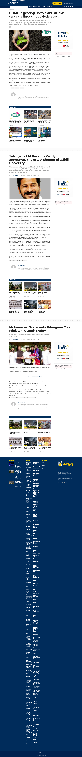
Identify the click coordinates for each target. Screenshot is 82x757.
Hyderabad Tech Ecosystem (29, 721)
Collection (27, 552)
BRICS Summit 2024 (28, 522)
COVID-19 (27, 555)
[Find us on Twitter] (68, 7)
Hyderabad (18, 260)
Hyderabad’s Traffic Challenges (28, 730)
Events (27, 615)
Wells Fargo (35, 730)
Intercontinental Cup (36, 491)
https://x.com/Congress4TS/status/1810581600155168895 (30, 376)
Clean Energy (28, 551)
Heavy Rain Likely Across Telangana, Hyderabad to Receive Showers (29, 311)
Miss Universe (36, 539)
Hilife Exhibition (28, 689)
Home (10, 9)
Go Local (43, 464)
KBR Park (35, 516)
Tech (34, 684)
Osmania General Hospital (36, 585)
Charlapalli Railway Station (28, 539)
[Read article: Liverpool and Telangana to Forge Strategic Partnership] (44, 304)
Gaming (27, 656)
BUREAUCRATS (28, 526)
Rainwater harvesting (35, 625)
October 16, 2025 (41, 125)
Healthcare (28, 686)
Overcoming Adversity (35, 587)
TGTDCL (35, 697)
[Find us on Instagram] (64, 7)
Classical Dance (29, 549)
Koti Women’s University (35, 519)
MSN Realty (35, 546)
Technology (35, 687)
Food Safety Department (28, 646)
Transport (35, 708)
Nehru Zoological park (36, 571)
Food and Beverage (27, 641)
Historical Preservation (28, 694)
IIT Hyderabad (28, 737)
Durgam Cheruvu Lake (29, 598)
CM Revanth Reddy (15, 397)
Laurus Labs (35, 520)
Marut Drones (36, 531)
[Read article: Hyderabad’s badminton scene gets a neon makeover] (11, 464)
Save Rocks (35, 641)
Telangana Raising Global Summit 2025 (36, 693)
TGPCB (34, 696)
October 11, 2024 (41, 141)
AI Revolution (28, 477)
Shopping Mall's (36, 650)
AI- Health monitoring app (28, 481)
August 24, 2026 (26, 451)
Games (27, 654)
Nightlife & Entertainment (36, 577)
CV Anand (27, 568)
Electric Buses (28, 606)
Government (28, 676)
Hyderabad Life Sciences (28, 710)
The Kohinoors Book (36, 699)
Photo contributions (36, 604)
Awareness (28, 514)
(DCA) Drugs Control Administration (28, 466)
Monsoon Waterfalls (35, 543)
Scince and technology (35, 645)
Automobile (28, 510)
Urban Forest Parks (35, 722)
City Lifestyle (28, 546)
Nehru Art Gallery (36, 567)
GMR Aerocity (28, 670)
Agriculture (28, 476)
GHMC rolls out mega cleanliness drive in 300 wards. (29, 121)
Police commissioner (36, 613)
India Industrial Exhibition (36, 463)
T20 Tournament (36, 678)
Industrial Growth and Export (36, 478)
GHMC (13, 9)
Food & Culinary (28, 639)
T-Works (35, 676)
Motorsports (35, 545)
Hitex (26, 695)
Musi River (35, 550)
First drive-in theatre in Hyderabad (28, 637)
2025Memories (28, 470)
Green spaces (28, 680)
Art (26, 494)
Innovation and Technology (36, 488)
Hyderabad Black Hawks (29, 703)
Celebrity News (28, 537)
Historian (27, 692)
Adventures (28, 473)
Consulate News (29, 554)
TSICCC (34, 712)
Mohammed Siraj (33, 397)
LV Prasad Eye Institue (36, 525)
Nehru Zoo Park (36, 569)
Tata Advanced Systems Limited (36, 683)
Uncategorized (36, 715)
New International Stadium (36, 573)
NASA (34, 560)
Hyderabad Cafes (29, 707)
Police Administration (36, 611)
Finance (27, 633)
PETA (34, 601)
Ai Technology (28, 479)
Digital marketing (29, 587)
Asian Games (28, 507)
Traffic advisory (36, 707)
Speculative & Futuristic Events (36, 657)
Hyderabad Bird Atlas (28, 701)
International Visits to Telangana (35, 505)
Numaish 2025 (36, 581)
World (34, 739)
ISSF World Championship (36, 512)
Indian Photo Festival (35, 475)
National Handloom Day (36, 566)
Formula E (27, 648)
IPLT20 (34, 507)
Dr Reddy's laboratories (28, 594)
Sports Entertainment (36, 661)
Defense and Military (28, 578)
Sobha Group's (36, 652)
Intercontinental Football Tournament (36, 493)
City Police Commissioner (28, 548)
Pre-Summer (35, 615)
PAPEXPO (35, 589)
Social (34, 653)
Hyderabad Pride (29, 714)
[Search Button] (27, 6)
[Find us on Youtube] (70, 7)
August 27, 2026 (41, 296)
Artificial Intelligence (28, 502)
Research (35, 635)
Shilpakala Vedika (36, 649)
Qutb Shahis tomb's (35, 621)
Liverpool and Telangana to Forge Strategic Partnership (44, 311)
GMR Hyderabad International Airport (29, 672)
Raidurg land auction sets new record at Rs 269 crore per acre (30, 294)
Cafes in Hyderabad (28, 534)
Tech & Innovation (36, 686)
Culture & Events (29, 563)
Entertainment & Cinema (29, 612)
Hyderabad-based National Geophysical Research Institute (29, 727)
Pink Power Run (36, 606)
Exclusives (27, 621)
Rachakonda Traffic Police (35, 623)
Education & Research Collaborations (28, 603)
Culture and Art (28, 564)
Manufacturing (36, 528)
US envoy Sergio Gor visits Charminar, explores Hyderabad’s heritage (15, 311)
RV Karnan (35, 638)
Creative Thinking (29, 557)
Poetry (34, 607)
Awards (27, 513)
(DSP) (27, 469)
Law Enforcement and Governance (36, 522)
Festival (27, 632)
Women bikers (36, 735)
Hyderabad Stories (42, 752)
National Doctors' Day (36, 563)
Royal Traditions (36, 637)
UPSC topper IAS (36, 718)
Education (27, 601)
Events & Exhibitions (28, 617)
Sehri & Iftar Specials (35, 647)
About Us (43, 468)
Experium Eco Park (28, 625)
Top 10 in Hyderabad (35, 702)
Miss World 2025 (36, 541)
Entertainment (28, 610)
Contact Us (44, 465)
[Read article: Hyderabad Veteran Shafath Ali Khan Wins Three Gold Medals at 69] (44, 286)
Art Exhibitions (28, 497)
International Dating (35, 496)
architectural (28, 490)
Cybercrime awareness (28, 572)
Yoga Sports (35, 742)
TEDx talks (35, 689)
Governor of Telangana (28, 678)
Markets (35, 530)
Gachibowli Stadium (28, 653)
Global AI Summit (29, 662)
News (13, 152)
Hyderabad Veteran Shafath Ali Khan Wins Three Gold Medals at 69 (44, 294)
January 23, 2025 (12, 141)
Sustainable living (36, 673)
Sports (34, 658)
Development (28, 579)
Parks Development (35, 596)
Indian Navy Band (36, 473)
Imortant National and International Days (29, 739)
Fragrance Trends (29, 649)
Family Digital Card (28, 627)
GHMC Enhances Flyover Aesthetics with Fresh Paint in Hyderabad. (44, 139)
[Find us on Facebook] (72, 7)
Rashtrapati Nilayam (35, 631)
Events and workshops (28, 620)
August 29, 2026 (12, 297)
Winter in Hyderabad (35, 734)
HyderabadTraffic (29, 732)
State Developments (36, 666)
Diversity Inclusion (27, 592)
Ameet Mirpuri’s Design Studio (28, 487)
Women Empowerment (36, 738)
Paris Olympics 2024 (36, 594)
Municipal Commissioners (36, 548)
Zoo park (35, 743)
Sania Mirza (35, 640)
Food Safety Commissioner (28, 644)
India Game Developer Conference (28, 746)
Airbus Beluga (28, 482)
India (26, 743)
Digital (27, 586)
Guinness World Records (28, 682)
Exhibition (27, 623)
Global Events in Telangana (28, 667)
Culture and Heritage (28, 566)
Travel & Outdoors (35, 711)
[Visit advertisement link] (63, 39)
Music (34, 551)
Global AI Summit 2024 (29, 665)
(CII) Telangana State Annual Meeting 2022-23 (29, 463)
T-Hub (34, 675)
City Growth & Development (28, 544)
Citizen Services (29, 542)
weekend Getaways (35, 729)
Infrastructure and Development (36, 484)
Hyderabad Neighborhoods (28, 713)
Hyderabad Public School (29, 716)
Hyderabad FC (28, 708)
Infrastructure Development (36, 486)
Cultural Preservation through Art (28, 561)
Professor (35, 616)
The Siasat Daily (21, 93)
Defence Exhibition (27, 575)
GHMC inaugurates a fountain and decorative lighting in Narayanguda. (15, 139)
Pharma (34, 602)
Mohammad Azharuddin (24, 397)
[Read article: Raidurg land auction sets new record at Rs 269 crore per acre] (30, 286)
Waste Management (35, 726)
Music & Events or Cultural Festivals (36, 554)
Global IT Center (29, 668)
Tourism (35, 703)
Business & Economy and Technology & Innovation (28, 530)
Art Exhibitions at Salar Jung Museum (29, 499)
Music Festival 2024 (36, 556)
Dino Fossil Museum (28, 590)
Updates (35, 716)
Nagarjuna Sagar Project (36, 558)
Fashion (27, 629)
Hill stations (28, 690)
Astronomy (28, 508)
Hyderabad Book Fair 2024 (29, 705)
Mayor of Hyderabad (35, 534)
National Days (36, 561)
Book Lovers (28, 520)
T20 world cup (36, 679)
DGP (26, 581)
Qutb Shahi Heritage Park (36, 618)
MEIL (34, 535)
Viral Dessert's (36, 724)
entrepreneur (28, 614)
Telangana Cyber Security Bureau (36, 691)
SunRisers (35, 667)
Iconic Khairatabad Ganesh (28, 735)
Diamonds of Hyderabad (28, 584)
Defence (27, 573)
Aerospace (28, 474)
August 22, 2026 (41, 451)
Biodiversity (28, 518)
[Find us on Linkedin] (60, 482)
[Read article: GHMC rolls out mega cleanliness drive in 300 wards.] (30, 114)
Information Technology (35, 480)
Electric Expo (28, 607)
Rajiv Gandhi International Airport (35, 628)
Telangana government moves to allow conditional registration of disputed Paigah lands (18, 474)
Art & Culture (28, 495)
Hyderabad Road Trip (29, 719)
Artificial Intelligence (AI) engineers (28, 505)
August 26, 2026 (12, 451)
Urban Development (35, 720)
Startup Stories (36, 662)
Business (27, 527)
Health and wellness (28, 684)
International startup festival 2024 (36, 502)
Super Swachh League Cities (36, 672)
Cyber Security (28, 569)
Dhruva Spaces (28, 582)
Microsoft (35, 538)
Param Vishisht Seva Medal (36, 591)
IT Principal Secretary (35, 515)
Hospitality (28, 697)
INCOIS (27, 742)
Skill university (24, 260)
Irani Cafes (35, 509)
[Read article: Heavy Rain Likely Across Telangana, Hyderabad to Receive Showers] (30, 304)
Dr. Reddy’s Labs (29, 596)
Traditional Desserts (35, 705)
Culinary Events (28, 558)
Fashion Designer (29, 630)
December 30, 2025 (27, 124)
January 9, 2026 (12, 125)
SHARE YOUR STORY (57, 3)
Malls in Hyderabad (35, 527)
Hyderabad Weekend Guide (28, 723)
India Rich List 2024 (36, 469)
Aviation (27, 511)
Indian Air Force (36, 470)
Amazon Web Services (28, 485)
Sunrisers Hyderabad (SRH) (36, 669)
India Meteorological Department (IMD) (36, 466)
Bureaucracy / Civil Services (28, 524)
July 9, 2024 (22, 175)
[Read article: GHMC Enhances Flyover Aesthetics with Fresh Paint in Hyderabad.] (44, 132)
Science (34, 643)
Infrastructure (36, 481)
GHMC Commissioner (28, 661)
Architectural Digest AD (28, 492)
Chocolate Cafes (29, 540)
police (34, 609)
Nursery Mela (35, 583)
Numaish (35, 580)
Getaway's (27, 657)
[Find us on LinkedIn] (66, 7)
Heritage (27, 687)
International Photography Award (35, 499)
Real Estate (35, 634)
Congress (13, 260)
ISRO (34, 510)
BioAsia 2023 (28, 517)
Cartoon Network (29, 535)
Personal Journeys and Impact (35, 598)
